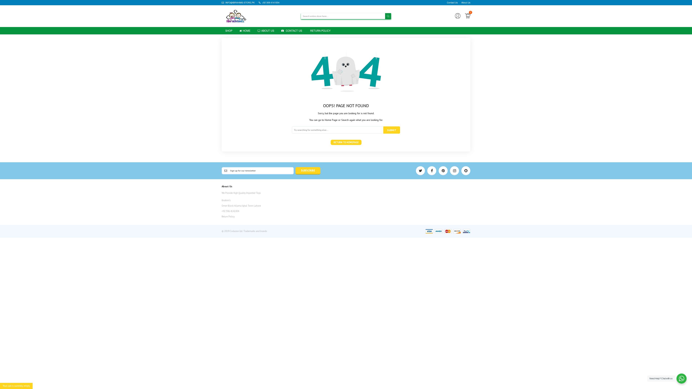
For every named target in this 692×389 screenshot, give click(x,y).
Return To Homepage (346, 142)
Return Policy (228, 216)
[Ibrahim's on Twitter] (420, 170)
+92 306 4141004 (270, 2)
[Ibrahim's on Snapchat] (465, 170)
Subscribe (308, 170)
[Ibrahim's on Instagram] (454, 170)
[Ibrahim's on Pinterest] (443, 170)
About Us (465, 2)
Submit (391, 130)
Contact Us (452, 2)
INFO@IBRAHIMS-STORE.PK (240, 2)
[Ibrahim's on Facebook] (431, 170)
